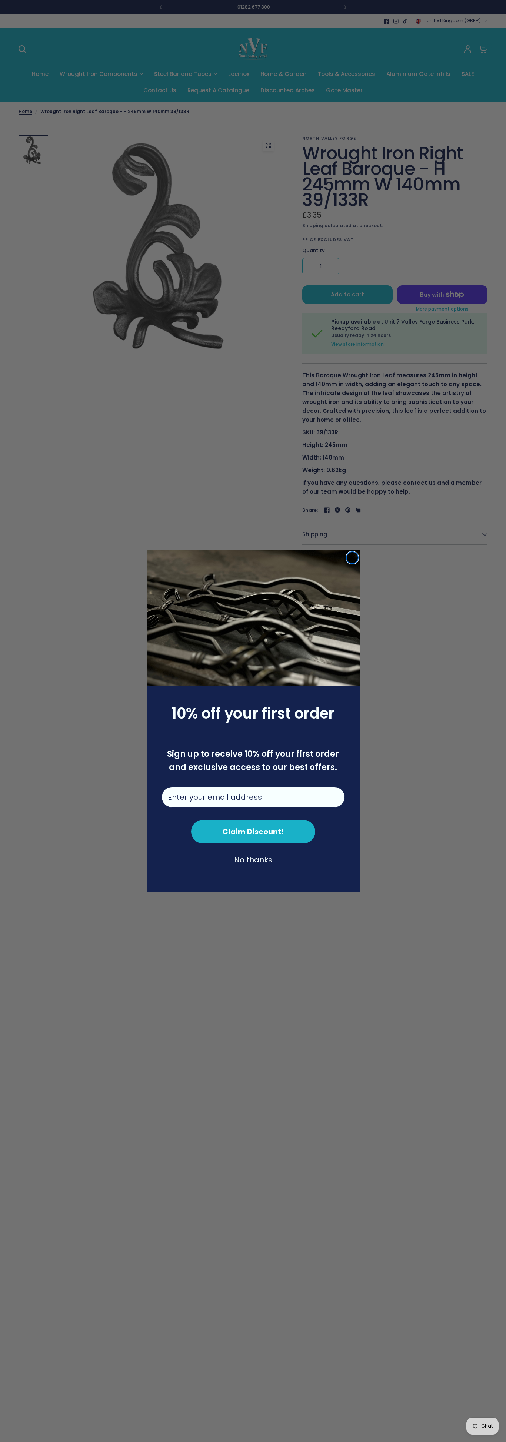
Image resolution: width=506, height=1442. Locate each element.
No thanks (253, 860)
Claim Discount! (253, 831)
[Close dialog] (352, 558)
